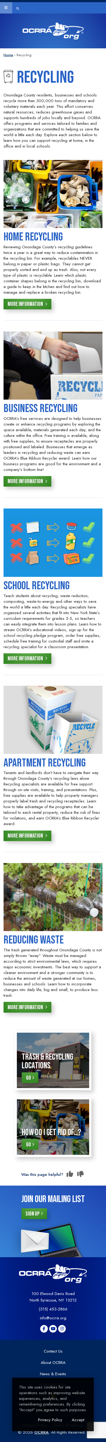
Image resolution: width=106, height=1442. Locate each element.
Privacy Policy (50, 1420)
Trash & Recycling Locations (47, 1061)
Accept (78, 1420)
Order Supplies (14, 49)
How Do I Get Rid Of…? (51, 1132)
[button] (6, 8)
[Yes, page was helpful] (70, 1174)
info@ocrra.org (53, 1318)
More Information (26, 304)
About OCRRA (53, 1363)
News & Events (53, 1374)
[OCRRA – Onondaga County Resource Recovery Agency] (53, 31)
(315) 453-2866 (53, 1309)
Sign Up (33, 1213)
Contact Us (53, 1351)
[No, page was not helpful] (80, 1174)
